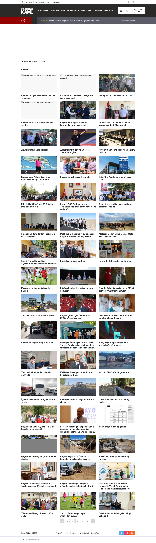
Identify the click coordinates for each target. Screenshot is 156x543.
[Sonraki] (93, 521)
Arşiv (49, 2)
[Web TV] (128, 2)
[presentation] (29, 20)
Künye (67, 533)
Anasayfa (59, 533)
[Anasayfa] (22, 2)
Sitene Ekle (56, 2)
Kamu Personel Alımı (103, 10)
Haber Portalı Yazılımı (32, 540)
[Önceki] (62, 521)
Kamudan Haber (68, 10)
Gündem (55, 10)
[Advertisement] (78, 42)
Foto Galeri (43, 10)
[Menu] (121, 11)
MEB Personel (84, 10)
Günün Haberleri (40, 2)
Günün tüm (127, 21)
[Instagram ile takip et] (126, 533)
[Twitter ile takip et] (121, 533)
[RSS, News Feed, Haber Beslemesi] (132, 533)
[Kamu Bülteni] (27, 10)
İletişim (74, 533)
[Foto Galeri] (133, 2)
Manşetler (29, 2)
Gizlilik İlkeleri (84, 533)
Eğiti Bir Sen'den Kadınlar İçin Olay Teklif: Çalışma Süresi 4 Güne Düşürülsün (76, 21)
